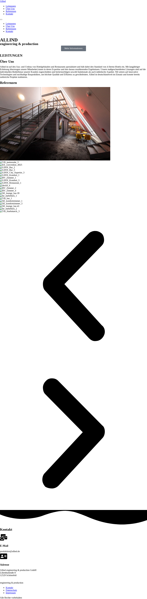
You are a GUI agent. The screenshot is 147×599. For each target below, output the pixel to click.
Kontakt (9, 14)
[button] (73, 286)
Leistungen (11, 6)
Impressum (11, 593)
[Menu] (1, 19)
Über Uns (10, 8)
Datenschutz (11, 590)
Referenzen (11, 11)
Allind (3, 1)
